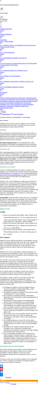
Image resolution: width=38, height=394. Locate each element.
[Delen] (19, 374)
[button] (19, 23)
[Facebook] (19, 366)
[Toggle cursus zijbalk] (1, 9)
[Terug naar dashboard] (1, 1)
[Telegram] (19, 372)
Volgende (8, 377)
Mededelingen (6, 114)
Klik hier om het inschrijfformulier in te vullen (13, 175)
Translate (13, 384)
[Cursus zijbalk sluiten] (1, 17)
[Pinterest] (19, 369)
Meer (4, 112)
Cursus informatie (18, 114)
